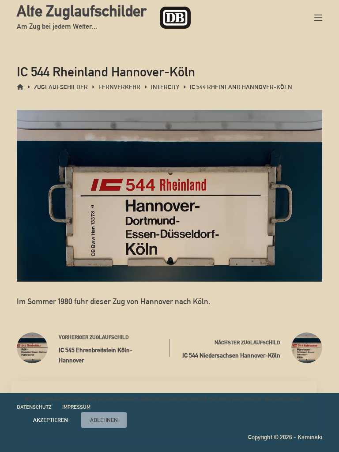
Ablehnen (104, 420)
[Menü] (318, 18)
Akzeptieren (50, 420)
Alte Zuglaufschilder (82, 11)
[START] (20, 87)
